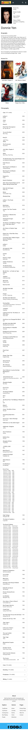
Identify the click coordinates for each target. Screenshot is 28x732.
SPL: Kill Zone (6, 364)
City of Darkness (7, 431)
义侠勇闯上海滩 (6, 446)
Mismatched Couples (8, 642)
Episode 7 (5, 505)
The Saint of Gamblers (8, 519)
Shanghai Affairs (7, 441)
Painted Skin (6, 345)
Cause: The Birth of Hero (9, 409)
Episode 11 (5, 499)
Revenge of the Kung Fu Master (11, 582)
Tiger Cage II (6, 622)
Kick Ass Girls (6, 284)
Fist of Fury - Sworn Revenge (10, 418)
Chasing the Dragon (8, 218)
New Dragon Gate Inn (8, 605)
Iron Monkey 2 (6, 464)
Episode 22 (5, 483)
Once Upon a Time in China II (10, 601)
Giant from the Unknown (9, 653)
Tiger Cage (5, 637)
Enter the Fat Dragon (8, 188)
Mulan (7, 103)
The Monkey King (7, 265)
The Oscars (6, 658)
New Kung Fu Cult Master (9, 171)
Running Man (6, 303)
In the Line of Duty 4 (8, 627)
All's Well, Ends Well (8, 288)
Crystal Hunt (6, 609)
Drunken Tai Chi (7, 647)
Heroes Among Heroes (9, 592)
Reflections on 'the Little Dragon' (11, 422)
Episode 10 (5, 500)
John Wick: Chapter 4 (7, 80)
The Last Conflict (7, 633)
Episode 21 (5, 485)
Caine (4, 120)
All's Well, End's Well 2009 (9, 323)
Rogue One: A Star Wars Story (20, 103)
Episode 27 (5, 476)
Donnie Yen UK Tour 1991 (9, 618)
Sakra (4, 153)
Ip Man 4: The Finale (8, 200)
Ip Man (4, 341)
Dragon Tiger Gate (7, 355)
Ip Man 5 (5, 116)
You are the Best (7, 132)
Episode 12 (5, 498)
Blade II (5, 405)
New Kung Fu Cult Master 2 (10, 167)
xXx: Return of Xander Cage (20, 80)
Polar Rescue (6, 162)
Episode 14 (5, 495)
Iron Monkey (6, 596)
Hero (4, 395)
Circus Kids (6, 574)
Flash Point (6, 350)
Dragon (5, 293)
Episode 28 (5, 474)
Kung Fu (5, 124)
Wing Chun (5, 578)
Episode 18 (5, 489)
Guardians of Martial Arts (9, 214)
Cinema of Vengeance (8, 570)
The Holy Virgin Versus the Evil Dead (12, 614)
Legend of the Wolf (8, 454)
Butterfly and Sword (8, 588)
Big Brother (6, 205)
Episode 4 (5, 509)
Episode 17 (5, 472)
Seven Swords (6, 360)
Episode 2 (5, 492)
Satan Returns (6, 459)
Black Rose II (6, 450)
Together (5, 276)
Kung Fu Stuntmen (7, 180)
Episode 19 (5, 487)
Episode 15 (5, 493)
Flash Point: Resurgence (9, 127)
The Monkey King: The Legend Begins (12, 158)
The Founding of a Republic (10, 327)
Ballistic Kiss (6, 437)
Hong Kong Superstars (8, 414)
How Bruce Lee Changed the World (12, 319)
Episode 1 (5, 470)
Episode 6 (5, 506)
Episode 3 (5, 511)
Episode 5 (5, 508)
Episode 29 (5, 473)
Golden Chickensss (8, 261)
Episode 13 (5, 496)
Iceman (5, 253)
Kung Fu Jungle (7, 257)
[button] (14, 112)
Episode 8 (5, 503)
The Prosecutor (7, 144)
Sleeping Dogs (6, 196)
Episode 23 (5, 482)
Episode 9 (5, 502)
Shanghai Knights (7, 382)
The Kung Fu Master (8, 391)
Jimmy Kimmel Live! (8, 377)
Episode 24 (5, 480)
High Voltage (6, 515)
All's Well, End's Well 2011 (9, 298)
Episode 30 (5, 512)
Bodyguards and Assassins (10, 331)
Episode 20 (5, 486)
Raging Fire (6, 176)
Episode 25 (5, 479)
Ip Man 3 (5, 244)
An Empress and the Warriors (10, 337)
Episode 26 (5, 477)
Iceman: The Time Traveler (9, 209)
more (19, 53)
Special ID (5, 280)
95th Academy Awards (8, 659)
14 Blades (5, 308)
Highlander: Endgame (8, 426)
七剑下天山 (5, 140)
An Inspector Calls (7, 248)
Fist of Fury (6, 387)
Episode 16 (5, 490)
